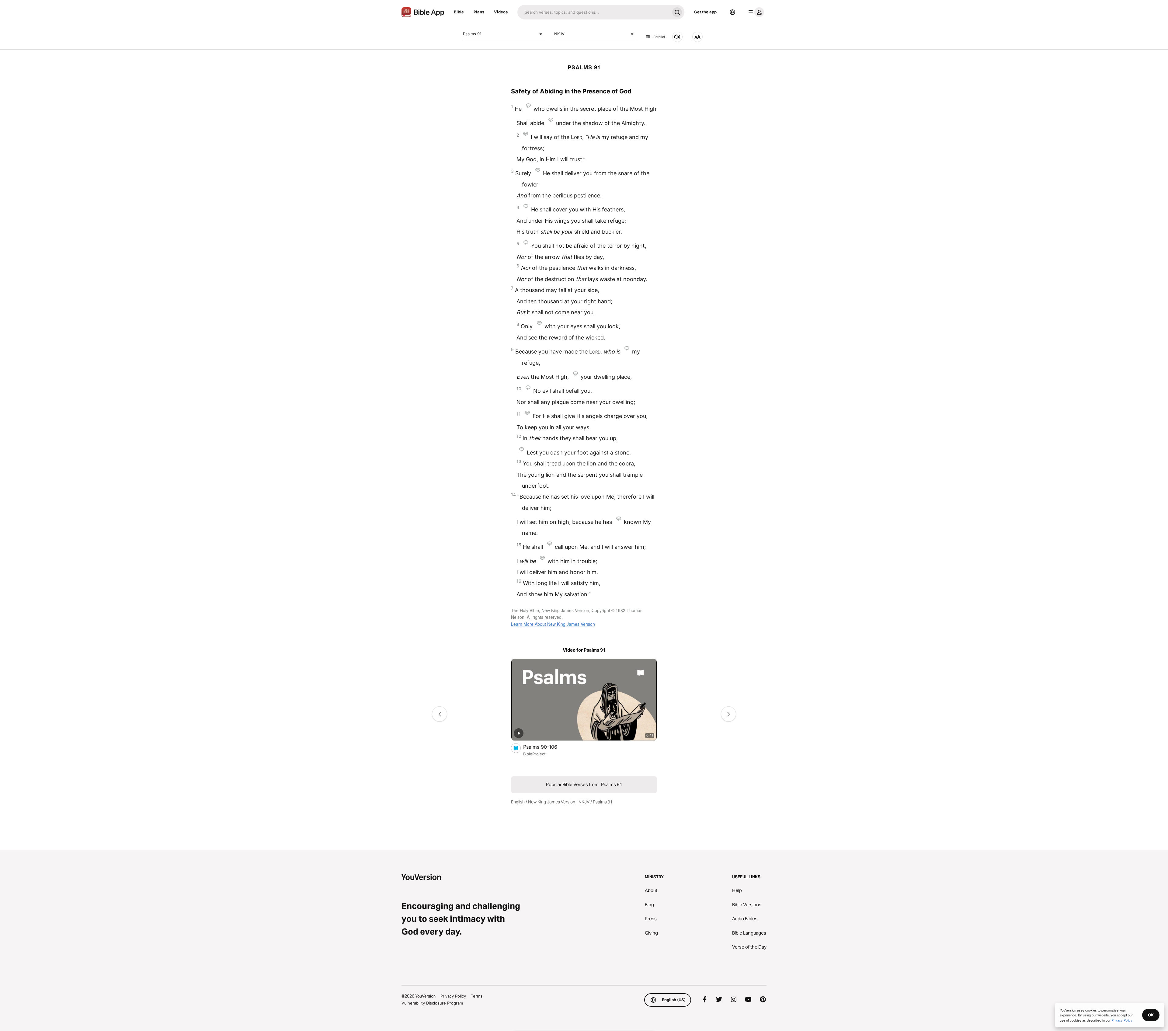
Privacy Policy (453, 996)
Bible (459, 11)
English (518, 802)
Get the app (705, 11)
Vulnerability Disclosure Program (432, 1003)
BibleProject (534, 753)
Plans (479, 11)
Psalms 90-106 (546, 747)
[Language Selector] (732, 12)
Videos (501, 11)
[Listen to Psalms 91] (677, 37)
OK (1151, 1014)
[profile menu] (754, 12)
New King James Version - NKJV (558, 802)
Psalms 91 (472, 33)
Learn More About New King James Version (553, 624)
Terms (476, 996)
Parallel (659, 37)
